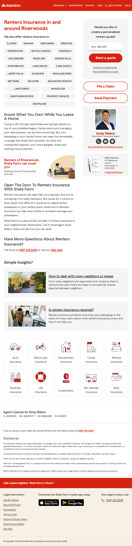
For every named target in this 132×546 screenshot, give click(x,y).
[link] (11, 5)
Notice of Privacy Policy (15, 519)
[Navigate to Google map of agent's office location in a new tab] (112, 141)
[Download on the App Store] (48, 502)
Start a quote (106, 58)
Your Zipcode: (99, 46)
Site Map (8, 529)
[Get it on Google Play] (72, 502)
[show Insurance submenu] (65, 5)
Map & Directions (115, 172)
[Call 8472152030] (98, 141)
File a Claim (105, 86)
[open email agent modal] (105, 142)
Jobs (99, 5)
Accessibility (9, 510)
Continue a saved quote (105, 67)
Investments (76, 5)
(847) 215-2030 (115, 5)
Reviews (89, 5)
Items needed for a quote (105, 72)
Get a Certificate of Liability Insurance (105, 147)
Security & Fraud (12, 505)
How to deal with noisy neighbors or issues (81, 276)
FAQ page (56, 250)
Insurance (58, 5)
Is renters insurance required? (71, 310)
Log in (127, 5)
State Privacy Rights (13, 524)
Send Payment (106, 98)
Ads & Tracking (11, 500)
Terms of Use (10, 514)
